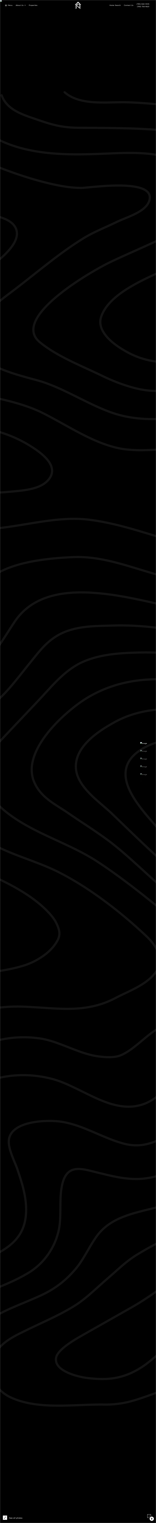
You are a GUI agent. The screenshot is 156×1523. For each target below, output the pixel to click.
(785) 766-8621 (143, 7)
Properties (33, 5)
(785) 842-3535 (143, 4)
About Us (20, 5)
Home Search (115, 5)
